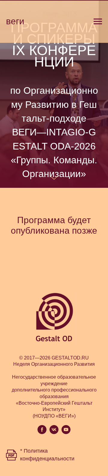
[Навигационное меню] (98, 22)
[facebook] (42, 432)
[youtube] (66, 432)
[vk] (54, 432)
